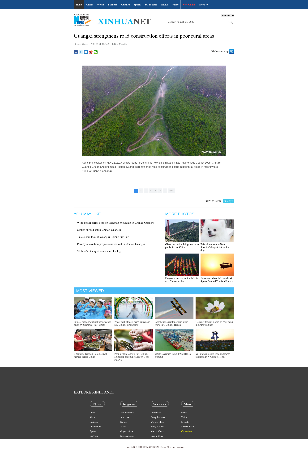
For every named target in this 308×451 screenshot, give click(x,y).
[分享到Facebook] (76, 52)
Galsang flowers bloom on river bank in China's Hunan (214, 323)
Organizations (126, 431)
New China (189, 4)
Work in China (157, 421)
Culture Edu (95, 426)
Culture (125, 4)
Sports (137, 4)
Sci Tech (94, 435)
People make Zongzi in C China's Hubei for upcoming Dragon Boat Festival (131, 356)
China (89, 4)
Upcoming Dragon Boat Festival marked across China (90, 355)
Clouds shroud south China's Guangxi (99, 230)
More (203, 4)
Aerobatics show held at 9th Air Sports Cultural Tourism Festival (217, 280)
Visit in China (157, 431)
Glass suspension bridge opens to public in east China (182, 245)
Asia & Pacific (126, 412)
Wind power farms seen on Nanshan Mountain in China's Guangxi (115, 222)
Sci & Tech (151, 4)
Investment (156, 412)
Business (112, 4)
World (100, 4)
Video (175, 4)
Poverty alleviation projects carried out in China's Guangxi (111, 244)
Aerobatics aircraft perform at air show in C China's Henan (171, 323)
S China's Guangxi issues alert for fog (99, 251)
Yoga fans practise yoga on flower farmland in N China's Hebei (213, 355)
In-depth (185, 421)
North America (127, 435)
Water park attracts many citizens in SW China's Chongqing (132, 323)
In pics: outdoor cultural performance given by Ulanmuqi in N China (92, 323)
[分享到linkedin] (86, 52)
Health (93, 440)
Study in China (157, 426)
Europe (123, 421)
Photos (164, 4)
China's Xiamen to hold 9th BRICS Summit (173, 355)
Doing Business (158, 417)
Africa (123, 426)
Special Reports (188, 426)
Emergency (156, 440)
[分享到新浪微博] (91, 52)
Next (171, 190)
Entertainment (96, 445)
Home (79, 4)
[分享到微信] (96, 52)
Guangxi (228, 201)
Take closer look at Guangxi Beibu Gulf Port (103, 237)
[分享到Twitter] (81, 52)
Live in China (157, 435)
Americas (124, 417)
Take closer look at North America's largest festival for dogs (215, 247)
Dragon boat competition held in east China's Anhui (181, 280)
